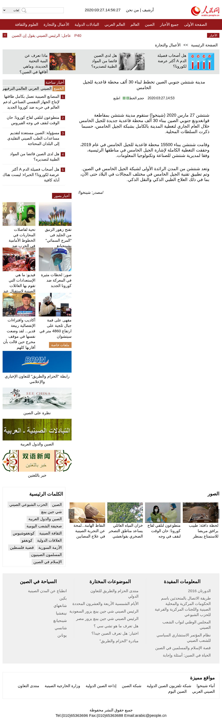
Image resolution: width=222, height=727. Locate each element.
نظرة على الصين (37, 413)
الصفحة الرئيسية (204, 45)
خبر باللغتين (37, 475)
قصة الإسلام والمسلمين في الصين (183, 648)
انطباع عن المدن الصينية (47, 591)
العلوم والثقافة (26, 24)
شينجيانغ (60, 620)
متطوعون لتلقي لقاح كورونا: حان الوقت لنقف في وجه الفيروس (33, 120)
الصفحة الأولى (195, 24)
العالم (135, 24)
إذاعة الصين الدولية (101, 686)
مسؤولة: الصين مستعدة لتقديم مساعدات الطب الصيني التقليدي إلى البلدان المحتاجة (33, 138)
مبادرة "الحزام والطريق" (119, 641)
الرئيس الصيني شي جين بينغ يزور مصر (107, 618)
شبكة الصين (131, 686)
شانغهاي (60, 605)
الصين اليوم (177, 691)
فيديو (92, 35)
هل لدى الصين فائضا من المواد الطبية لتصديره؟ (104, 60)
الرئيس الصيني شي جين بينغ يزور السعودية (104, 611)
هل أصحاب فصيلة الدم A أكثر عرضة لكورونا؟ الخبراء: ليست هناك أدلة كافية (31, 174)
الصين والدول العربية (37, 444)
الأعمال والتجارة (56, 24)
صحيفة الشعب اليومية (44, 526)
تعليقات (108, 35)
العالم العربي (114, 24)
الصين (150, 24)
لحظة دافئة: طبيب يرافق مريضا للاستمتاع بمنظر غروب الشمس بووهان (203, 536)
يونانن (62, 635)
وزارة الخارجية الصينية (62, 686)
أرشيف (147, 10)
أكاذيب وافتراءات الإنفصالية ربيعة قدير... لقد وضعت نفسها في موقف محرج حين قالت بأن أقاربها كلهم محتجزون (19, 336)
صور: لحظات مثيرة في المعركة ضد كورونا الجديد (56, 280)
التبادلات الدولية (87, 24)
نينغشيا (61, 613)
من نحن (133, 10)
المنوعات (126, 35)
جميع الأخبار (169, 24)
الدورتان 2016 (199, 591)
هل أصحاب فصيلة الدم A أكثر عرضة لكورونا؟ (171, 60)
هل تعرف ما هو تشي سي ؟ (116, 626)
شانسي (61, 628)
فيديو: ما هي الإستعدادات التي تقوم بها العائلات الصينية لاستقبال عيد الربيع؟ (19, 286)
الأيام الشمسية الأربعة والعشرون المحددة (105, 603)
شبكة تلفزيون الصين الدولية (169, 686)
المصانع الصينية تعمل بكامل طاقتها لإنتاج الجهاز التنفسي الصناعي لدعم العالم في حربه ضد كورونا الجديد (31, 101)
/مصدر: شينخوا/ (90, 192)
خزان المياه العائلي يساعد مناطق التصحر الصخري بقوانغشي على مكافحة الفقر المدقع (126, 536)
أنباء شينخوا (206, 686)
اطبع (116, 98)
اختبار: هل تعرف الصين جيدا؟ (115, 633)
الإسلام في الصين (47, 562)
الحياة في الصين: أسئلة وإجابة (187, 655)
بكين (63, 598)
